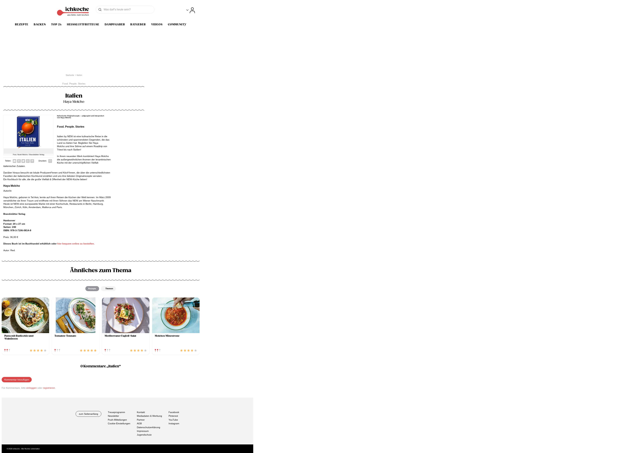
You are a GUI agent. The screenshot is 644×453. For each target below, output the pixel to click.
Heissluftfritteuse (83, 24)
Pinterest (173, 416)
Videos (157, 24)
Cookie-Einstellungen (119, 423)
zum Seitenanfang (88, 414)
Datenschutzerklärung (148, 427)
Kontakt (141, 412)
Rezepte (21, 24)
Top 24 (56, 24)
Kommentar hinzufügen (16, 379)
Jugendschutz (144, 434)
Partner (141, 419)
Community (177, 24)
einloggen (31, 388)
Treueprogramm (116, 412)
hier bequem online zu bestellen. (76, 243)
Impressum (143, 431)
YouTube (173, 419)
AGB (139, 423)
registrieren (49, 388)
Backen (40, 24)
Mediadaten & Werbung (149, 416)
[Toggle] (190, 10)
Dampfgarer (115, 24)
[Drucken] (50, 161)
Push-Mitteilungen (117, 419)
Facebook (174, 412)
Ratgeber (138, 24)
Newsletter (113, 416)
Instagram (174, 423)
